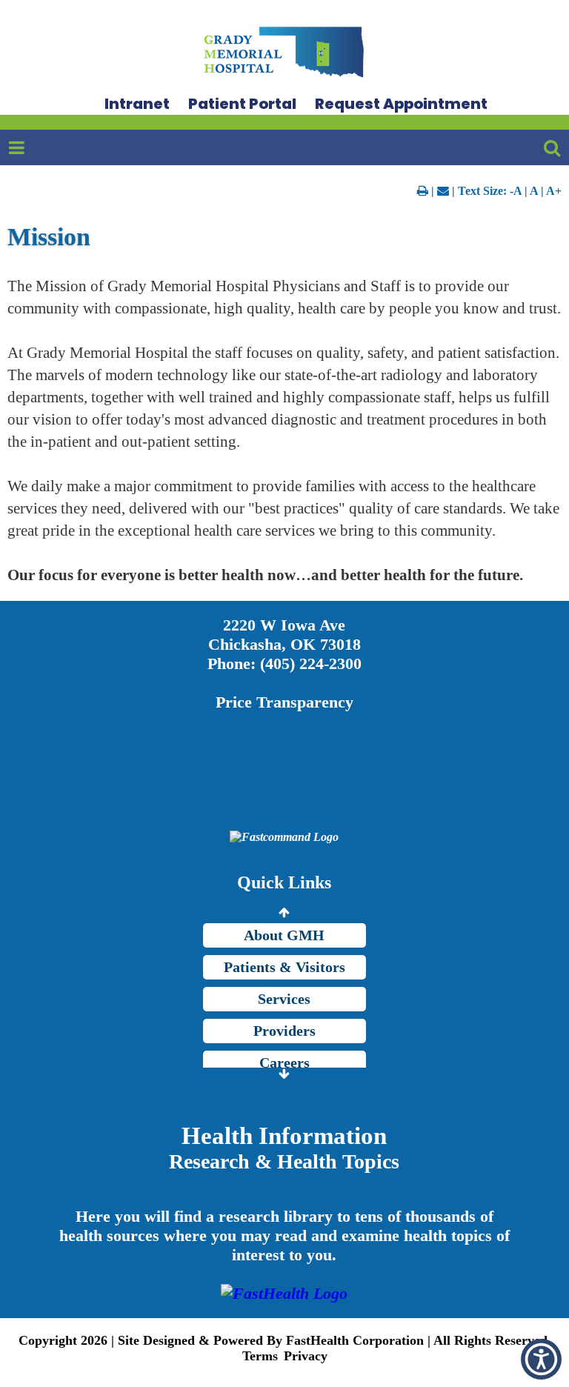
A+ (554, 190)
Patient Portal (242, 103)
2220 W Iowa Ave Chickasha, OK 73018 (284, 634)
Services (284, 999)
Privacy (305, 1355)
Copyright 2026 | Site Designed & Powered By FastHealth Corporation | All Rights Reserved (283, 1340)
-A (516, 190)
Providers (284, 1030)
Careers (284, 1062)
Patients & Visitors (284, 967)
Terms (260, 1355)
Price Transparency (284, 702)
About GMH (284, 935)
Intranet (137, 103)
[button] (541, 1359)
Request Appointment (401, 103)
